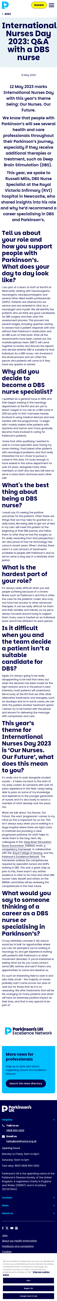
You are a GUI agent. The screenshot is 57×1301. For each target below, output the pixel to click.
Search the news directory (26, 1083)
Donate (39, 5)
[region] (28, 1277)
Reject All (28, 1288)
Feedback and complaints (18, 1246)
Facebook (3, 1228)
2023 (8, 14)
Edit (28, 1280)
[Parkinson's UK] (5, 5)
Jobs (5, 1235)
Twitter (7, 1228)
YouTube (11, 1228)
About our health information (19, 1241)
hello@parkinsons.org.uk (21, 1141)
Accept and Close (28, 1296)
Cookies (7, 1251)
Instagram (16, 1228)
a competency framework (23, 847)
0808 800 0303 (15, 1130)
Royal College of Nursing (27, 853)
